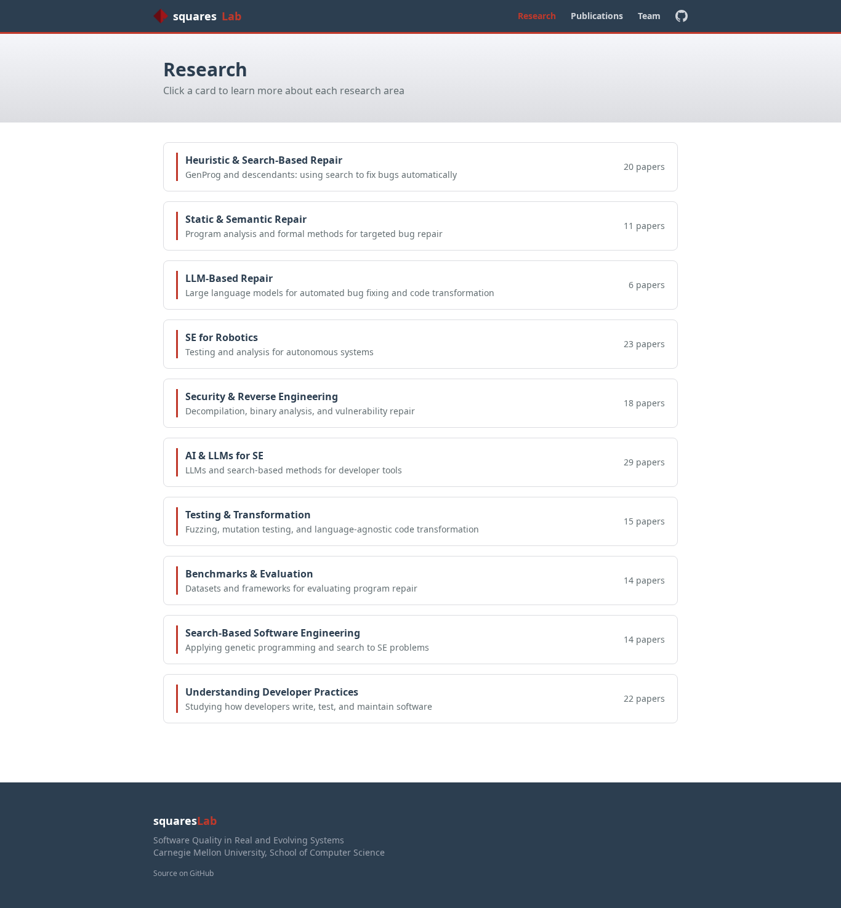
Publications (597, 16)
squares (207, 16)
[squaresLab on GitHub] (681, 16)
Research (537, 16)
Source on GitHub (183, 873)
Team (649, 16)
